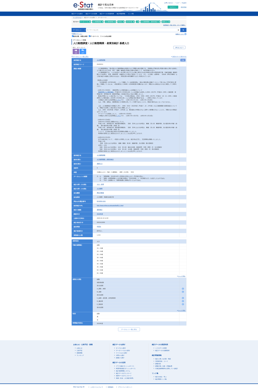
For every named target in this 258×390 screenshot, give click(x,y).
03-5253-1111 (101, 201)
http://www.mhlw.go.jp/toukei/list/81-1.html (110, 205)
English (184, 3)
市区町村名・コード (161, 361)
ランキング (80, 355)
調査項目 (158, 363)
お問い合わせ (168, 3)
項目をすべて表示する (179, 56)
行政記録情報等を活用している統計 (166, 368)
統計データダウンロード (124, 373)
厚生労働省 (100, 193)
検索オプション (77, 33)
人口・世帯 (100, 184)
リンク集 (131, 13)
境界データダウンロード (124, 375)
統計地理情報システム (123, 371)
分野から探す (120, 355)
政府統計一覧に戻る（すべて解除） (174, 25)
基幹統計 (99, 209)
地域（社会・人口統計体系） (125, 378)
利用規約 (110, 387)
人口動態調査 (101, 60)
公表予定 (79, 350)
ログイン (173, 7)
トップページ (77, 17)
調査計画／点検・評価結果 (163, 366)
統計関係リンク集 (161, 379)
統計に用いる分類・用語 (163, 359)
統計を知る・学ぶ (161, 376)
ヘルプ (177, 3)
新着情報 (79, 353)
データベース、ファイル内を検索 (100, 36)
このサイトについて (96, 387)
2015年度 (100, 214)
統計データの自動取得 (162, 350)
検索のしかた (180, 34)
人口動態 (99, 188)
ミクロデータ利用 (161, 348)
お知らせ (79, 348)
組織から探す (120, 357)
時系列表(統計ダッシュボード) (125, 368)
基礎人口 (99, 163)
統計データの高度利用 (107, 13)
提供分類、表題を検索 (80, 36)
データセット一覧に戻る (80, 56)
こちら (119, 100)
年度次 (99, 226)
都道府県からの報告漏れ (106, 92)
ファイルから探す (121, 353)
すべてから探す (121, 348)
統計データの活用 (91, 13)
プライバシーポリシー (125, 387)
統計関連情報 (121, 13)
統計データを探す (77, 13)
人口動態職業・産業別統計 (105, 159)
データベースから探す (123, 350)
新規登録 (183, 7)
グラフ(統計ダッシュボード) (125, 366)
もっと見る (181, 276)
